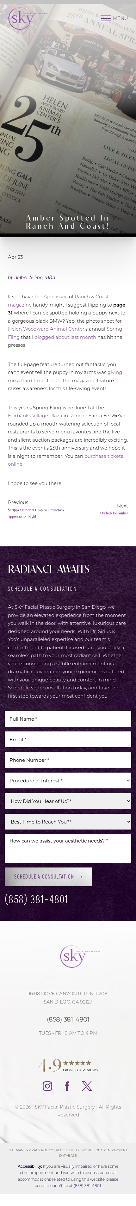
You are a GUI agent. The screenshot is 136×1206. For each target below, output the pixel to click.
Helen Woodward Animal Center (46, 329)
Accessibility (67, 1150)
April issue (56, 296)
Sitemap (16, 1150)
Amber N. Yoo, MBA (34, 277)
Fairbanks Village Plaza (35, 415)
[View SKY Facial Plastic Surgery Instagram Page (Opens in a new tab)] (47, 1089)
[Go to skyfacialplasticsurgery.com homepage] (33, 18)
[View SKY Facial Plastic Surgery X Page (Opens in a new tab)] (88, 1089)
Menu (120, 18)
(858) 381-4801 (36, 899)
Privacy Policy (39, 1150)
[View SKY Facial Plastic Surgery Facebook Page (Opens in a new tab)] (67, 1089)
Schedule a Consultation (44, 876)
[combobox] (68, 780)
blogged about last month (65, 337)
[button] (106, 18)
